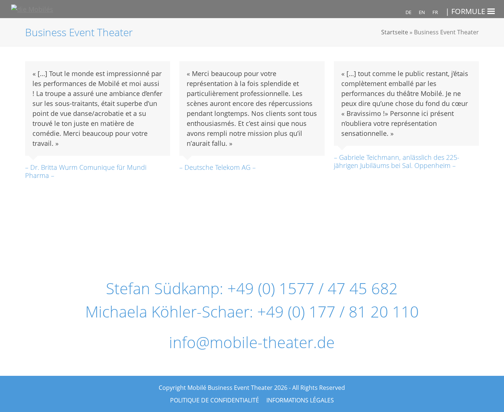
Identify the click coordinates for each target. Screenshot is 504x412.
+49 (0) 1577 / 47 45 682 (312, 288)
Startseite (394, 32)
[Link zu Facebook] (188, 235)
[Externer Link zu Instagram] (248, 235)
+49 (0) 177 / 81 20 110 (338, 311)
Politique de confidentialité (214, 400)
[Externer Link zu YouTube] (308, 235)
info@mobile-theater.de (252, 342)
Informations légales (300, 400)
